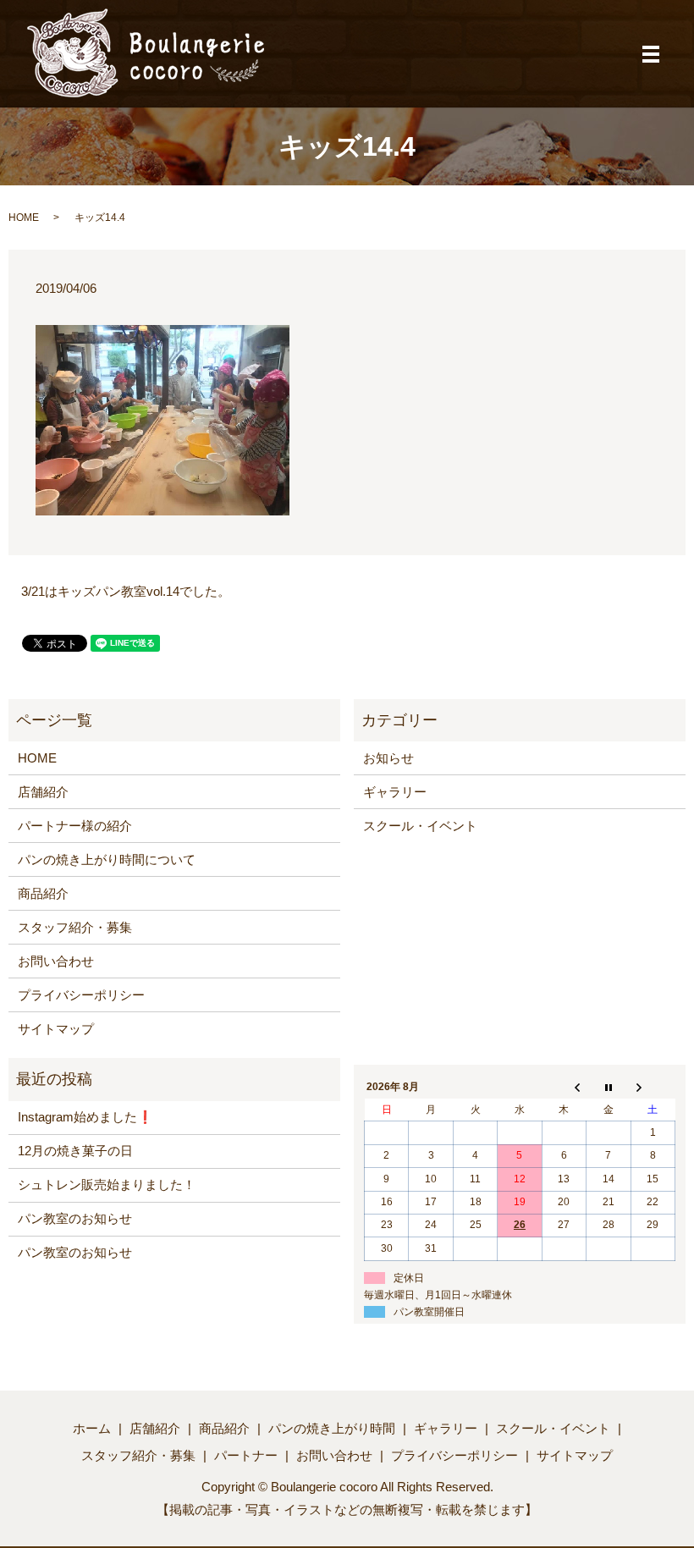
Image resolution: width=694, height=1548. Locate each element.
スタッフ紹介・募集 (75, 927)
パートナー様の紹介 (75, 825)
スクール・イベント (420, 825)
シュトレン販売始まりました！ (107, 1184)
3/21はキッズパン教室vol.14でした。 (125, 591)
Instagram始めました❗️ (85, 1117)
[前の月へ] (564, 1088)
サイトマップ (56, 1029)
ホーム (92, 1428)
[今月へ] (609, 1088)
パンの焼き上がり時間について (107, 859)
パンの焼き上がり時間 (331, 1428)
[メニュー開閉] (650, 54)
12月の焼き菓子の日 (75, 1150)
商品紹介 (43, 893)
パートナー (246, 1455)
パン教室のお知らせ (75, 1218)
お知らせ (388, 758)
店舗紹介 (43, 792)
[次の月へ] (653, 1088)
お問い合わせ (56, 961)
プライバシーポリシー (81, 995)
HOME (23, 217)
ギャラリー (395, 792)
